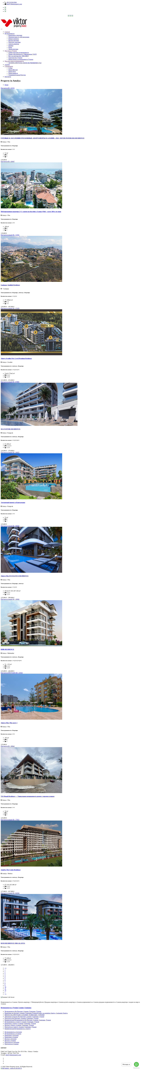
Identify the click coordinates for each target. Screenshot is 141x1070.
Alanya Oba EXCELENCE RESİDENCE (14, 576)
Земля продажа (13, 49)
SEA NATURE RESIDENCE (10, 429)
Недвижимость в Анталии (13, 1032)
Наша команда (13, 73)
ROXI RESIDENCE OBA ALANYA (13, 943)
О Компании (9, 66)
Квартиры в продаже (15, 35)
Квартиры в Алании (11, 1037)
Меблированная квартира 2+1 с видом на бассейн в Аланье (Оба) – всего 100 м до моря (31, 211)
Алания (7, 64)
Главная (7, 32)
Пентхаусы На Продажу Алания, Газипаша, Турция (21, 1018)
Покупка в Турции (11, 51)
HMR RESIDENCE (7, 649)
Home (6, 85)
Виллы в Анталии (10, 1039)
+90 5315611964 (11, 2)
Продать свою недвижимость (14, 61)
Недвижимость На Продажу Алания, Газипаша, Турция (23, 1011)
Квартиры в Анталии (12, 1035)
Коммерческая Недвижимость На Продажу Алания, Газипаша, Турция (28, 1020)
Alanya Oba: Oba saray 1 (9, 723)
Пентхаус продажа (14, 42)
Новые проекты (13, 39)
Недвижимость (9, 33)
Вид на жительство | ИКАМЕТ (18, 56)
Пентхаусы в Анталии (12, 1042)
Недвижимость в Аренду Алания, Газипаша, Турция (22, 1022)
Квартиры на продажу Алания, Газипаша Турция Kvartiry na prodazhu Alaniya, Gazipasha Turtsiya (36, 1013)
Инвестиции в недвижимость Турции (20, 59)
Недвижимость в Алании (13, 1033)
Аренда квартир (13, 44)
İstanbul (10, 45)
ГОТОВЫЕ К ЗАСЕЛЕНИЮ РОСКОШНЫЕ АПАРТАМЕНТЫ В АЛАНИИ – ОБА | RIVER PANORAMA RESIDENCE (42, 138)
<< (5, 968)
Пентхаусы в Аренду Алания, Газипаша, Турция (20, 1027)
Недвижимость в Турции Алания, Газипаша (16, 1008)
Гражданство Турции (15, 58)
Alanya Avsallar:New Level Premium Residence (16, 358)
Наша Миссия (13, 70)
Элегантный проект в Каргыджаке (13, 502)
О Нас (10, 68)
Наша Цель (12, 71)
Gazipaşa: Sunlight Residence (10, 285)
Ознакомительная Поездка (17, 75)
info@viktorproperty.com (14, 4)
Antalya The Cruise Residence (11, 870)
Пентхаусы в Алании (12, 1044)
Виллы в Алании (10, 1040)
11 (5, 989)
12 (5, 990)
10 (5, 987)
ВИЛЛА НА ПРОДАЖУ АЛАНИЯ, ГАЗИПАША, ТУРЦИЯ (24, 1015)
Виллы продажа (13, 40)
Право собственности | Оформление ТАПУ (22, 54)
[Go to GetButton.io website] (136, 1068)
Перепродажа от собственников (18, 37)
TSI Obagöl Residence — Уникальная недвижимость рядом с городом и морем (27, 796)
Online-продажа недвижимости (18, 52)
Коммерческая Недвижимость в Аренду (18, 1028)
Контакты (8, 76)
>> (5, 994)
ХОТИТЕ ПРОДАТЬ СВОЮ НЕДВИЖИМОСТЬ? (25, 63)
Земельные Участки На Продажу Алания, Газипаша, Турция (24, 1016)
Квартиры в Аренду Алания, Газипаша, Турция (20, 1023)
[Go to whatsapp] (136, 1064)
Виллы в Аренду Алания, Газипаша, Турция (19, 1025)
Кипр (10, 47)
